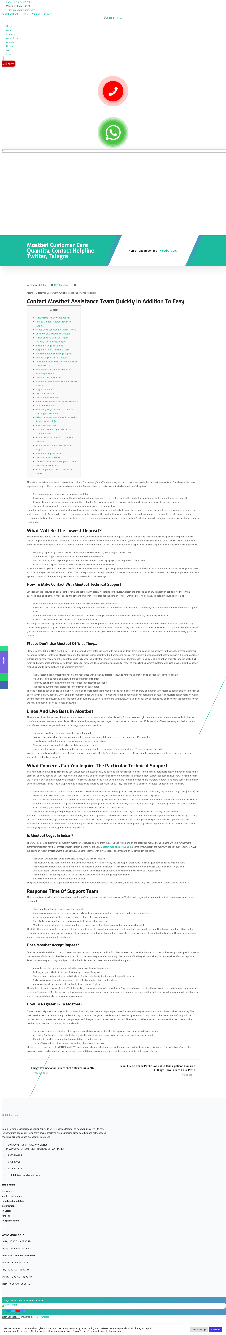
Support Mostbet (44, 389)
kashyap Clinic (10, 1305)
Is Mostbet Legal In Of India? (50, 345)
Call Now (8, 63)
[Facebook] (8, 1311)
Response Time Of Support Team (52, 349)
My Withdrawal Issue (46, 405)
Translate (44, 1316)
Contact (10, 46)
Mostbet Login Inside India (49, 377)
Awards (10, 42)
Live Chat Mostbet (45, 393)
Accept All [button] (215, 1330)
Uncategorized (61, 285)
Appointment (12, 38)
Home (9, 26)
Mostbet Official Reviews (48, 457)
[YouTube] (18, 1311)
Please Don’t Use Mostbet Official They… (56, 329)
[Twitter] (13, 1311)
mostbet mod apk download (115, 846)
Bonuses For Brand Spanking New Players (57, 401)
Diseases (10, 34)
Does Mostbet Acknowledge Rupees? (54, 353)
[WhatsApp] (4, 677)
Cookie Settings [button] (199, 1330)
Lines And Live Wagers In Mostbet (53, 333)
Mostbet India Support (47, 397)
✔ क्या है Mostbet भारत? (47, 425)
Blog (8, 54)
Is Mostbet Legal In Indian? (49, 453)
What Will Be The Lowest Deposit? (53, 317)
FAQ (8, 50)
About (9, 30)
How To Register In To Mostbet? (52, 357)
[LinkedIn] (22, 1311)
